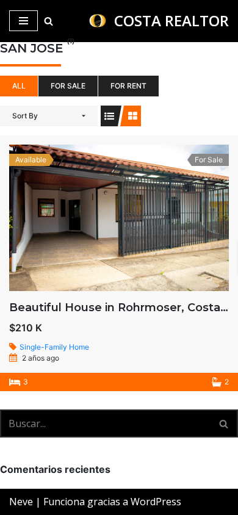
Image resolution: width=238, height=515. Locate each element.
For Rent (128, 85)
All (19, 85)
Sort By (25, 115)
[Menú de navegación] (23, 20)
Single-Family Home (54, 346)
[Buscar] (48, 21)
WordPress (156, 501)
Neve (21, 501)
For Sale (68, 85)
